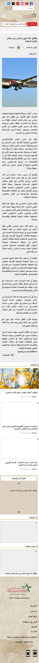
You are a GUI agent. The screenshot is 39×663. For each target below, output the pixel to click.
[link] (15, 24)
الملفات (32, 518)
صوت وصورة (30, 546)
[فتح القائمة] (3, 15)
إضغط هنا (19, 642)
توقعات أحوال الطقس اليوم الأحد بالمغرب (21, 392)
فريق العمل (32, 616)
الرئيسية (33, 606)
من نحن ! (33, 611)
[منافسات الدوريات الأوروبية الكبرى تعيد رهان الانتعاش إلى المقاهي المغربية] (19, 404)
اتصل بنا (34, 631)
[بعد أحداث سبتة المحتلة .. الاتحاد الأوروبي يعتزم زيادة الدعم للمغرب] (19, 440)
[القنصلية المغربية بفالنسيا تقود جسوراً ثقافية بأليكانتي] (19, 552)
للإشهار (34, 627)
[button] (19, 483)
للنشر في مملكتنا (30, 622)
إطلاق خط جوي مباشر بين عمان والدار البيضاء (21, 573)
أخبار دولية (33, 54)
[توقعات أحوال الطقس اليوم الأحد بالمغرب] (19, 370)
